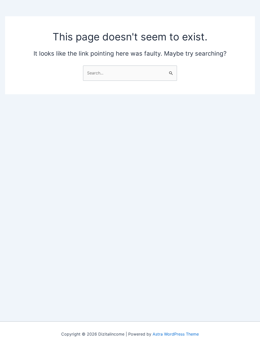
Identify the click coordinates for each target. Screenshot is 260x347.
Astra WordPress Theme (176, 334)
